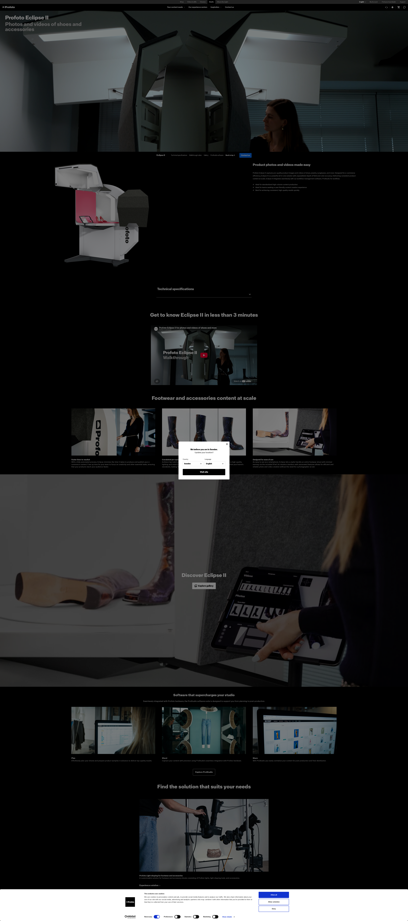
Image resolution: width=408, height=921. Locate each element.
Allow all (274, 895)
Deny (274, 909)
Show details (227, 917)
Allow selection (274, 902)
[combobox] (193, 463)
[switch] (177, 916)
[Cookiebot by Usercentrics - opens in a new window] (130, 916)
